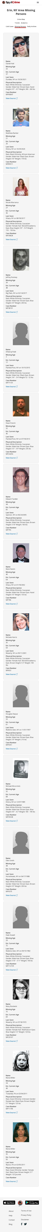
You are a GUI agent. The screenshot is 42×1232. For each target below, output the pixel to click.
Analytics (24, 23)
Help (10, 1215)
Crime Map (21, 19)
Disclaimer (25, 1219)
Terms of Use (26, 1211)
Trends (17, 23)
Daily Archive (31, 26)
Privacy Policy (26, 1215)
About (11, 1211)
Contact (12, 1220)
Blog (10, 1224)
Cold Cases (9, 26)
